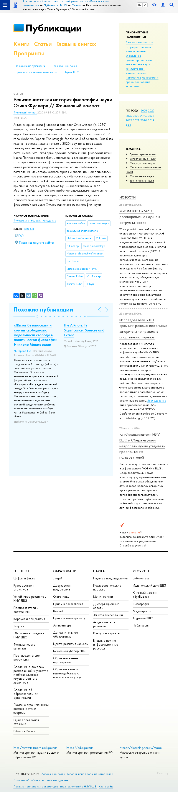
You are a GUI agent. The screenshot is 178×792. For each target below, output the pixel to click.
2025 (136, 116)
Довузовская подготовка (62, 587)
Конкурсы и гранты (106, 633)
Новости (127, 197)
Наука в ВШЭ (71, 72)
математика (133, 77)
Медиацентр (142, 611)
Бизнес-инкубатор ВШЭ (69, 651)
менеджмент (150, 77)
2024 (143, 116)
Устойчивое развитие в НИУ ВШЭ (29, 598)
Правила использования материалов (36, 72)
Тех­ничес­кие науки (142, 180)
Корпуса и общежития (29, 619)
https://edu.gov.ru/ (79, 748)
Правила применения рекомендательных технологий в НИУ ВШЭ (55, 786)
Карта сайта (106, 786)
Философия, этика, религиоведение (34, 220)
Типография (141, 604)
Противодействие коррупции (26, 657)
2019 (151, 120)
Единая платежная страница (26, 722)
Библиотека (141, 578)
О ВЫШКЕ (21, 571)
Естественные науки (143, 159)
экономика (133, 86)
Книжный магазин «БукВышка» (145, 594)
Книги (21, 44)
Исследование (156, 400)
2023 (151, 116)
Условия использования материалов (90, 774)
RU (140, 4)
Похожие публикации (43, 309)
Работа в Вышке (24, 731)
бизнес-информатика (139, 42)
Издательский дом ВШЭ (149, 585)
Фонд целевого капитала (24, 646)
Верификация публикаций (30, 66)
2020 (143, 120)
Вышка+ (58, 611)
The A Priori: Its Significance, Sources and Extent (84, 330)
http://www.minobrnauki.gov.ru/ (35, 748)
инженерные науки (138, 64)
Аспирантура (62, 625)
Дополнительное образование (65, 634)
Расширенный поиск (65, 66)
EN (145, 4)
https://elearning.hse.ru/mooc (141, 748)
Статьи (43, 44)
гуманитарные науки (139, 60)
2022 (129, 120)
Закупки (19, 626)
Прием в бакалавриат (68, 604)
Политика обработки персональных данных (40, 780)
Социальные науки (142, 176)
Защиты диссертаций (108, 615)
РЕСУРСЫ (141, 571)
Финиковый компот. (25, 112)
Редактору (162, 773)
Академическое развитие (104, 624)
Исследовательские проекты (107, 587)
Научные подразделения (110, 578)
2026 (129, 116)
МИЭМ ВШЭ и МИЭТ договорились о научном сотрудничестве (139, 216)
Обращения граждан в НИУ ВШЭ (28, 635)
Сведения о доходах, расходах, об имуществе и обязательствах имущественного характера (30, 675)
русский (29, 229)
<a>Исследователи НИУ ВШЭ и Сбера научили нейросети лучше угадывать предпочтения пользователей (142, 446)
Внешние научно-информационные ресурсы (105, 644)
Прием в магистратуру (69, 618)
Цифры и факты (24, 578)
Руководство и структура (24, 587)
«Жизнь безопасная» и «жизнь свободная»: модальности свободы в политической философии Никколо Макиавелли (36, 335)
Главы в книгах (76, 44)
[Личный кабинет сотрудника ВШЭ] (163, 5)
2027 (151, 110)
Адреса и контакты (53, 774)
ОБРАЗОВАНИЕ (65, 571)
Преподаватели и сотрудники (25, 610)
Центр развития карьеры (70, 644)
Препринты (28, 53)
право (130, 82)
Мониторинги (103, 596)
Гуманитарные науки (143, 154)
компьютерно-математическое (136, 71)
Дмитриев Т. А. (23, 351)
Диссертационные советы (106, 606)
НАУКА (99, 571)
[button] (37, 316)
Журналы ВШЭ (143, 618)
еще (128, 124)
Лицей (57, 578)
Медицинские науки (142, 163)
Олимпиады (61, 596)
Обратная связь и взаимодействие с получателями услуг (67, 673)
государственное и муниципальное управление (138, 51)
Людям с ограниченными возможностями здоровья (31, 709)
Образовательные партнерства (66, 660)
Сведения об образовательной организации (25, 694)
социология (142, 82)
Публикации (53, 27)
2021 (136, 120)
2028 (144, 110)
